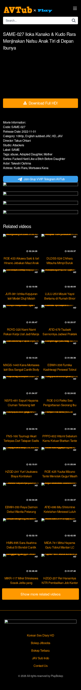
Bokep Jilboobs (40, 643)
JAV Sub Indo (40, 658)
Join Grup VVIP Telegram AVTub (44, 179)
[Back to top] (74, 681)
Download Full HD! (43, 103)
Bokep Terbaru (40, 650)
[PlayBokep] (28, 10)
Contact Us (40, 665)
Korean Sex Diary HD (40, 635)
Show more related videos (40, 593)
